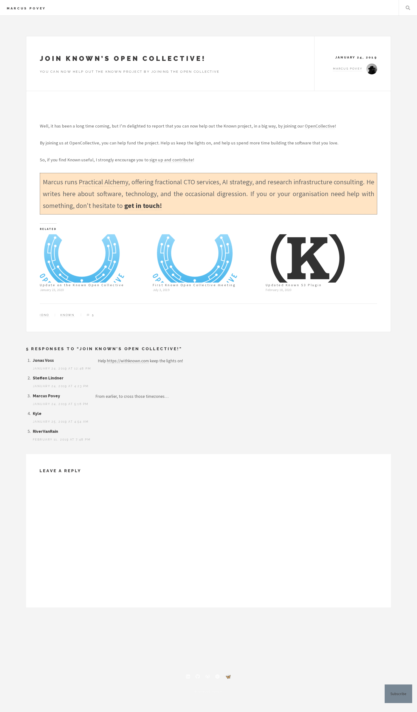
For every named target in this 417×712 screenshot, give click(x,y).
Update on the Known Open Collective (82, 285)
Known (67, 315)
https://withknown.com (128, 360)
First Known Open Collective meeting (194, 285)
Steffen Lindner (48, 378)
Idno (44, 315)
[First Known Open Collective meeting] (207, 258)
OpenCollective (320, 126)
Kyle (37, 413)
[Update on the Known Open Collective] (94, 258)
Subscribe (398, 693)
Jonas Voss (43, 360)
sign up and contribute (171, 160)
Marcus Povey (26, 8)
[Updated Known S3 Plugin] (320, 258)
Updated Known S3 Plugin (294, 285)
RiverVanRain (45, 431)
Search (408, 8)
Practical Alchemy (103, 182)
